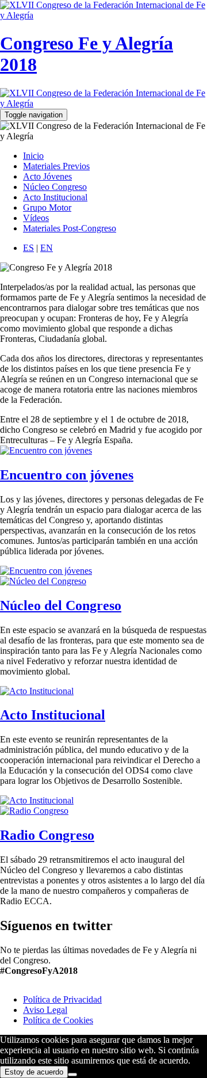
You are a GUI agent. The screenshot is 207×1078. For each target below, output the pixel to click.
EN (46, 248)
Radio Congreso (47, 835)
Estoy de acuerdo (34, 1072)
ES (28, 248)
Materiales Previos (56, 166)
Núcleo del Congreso (60, 605)
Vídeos (36, 218)
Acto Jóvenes (47, 176)
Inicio (33, 156)
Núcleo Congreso (55, 187)
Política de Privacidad (62, 999)
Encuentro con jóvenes (66, 474)
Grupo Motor (47, 207)
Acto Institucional (55, 197)
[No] (72, 1074)
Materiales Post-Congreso (69, 228)
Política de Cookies (58, 1020)
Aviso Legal (45, 1010)
